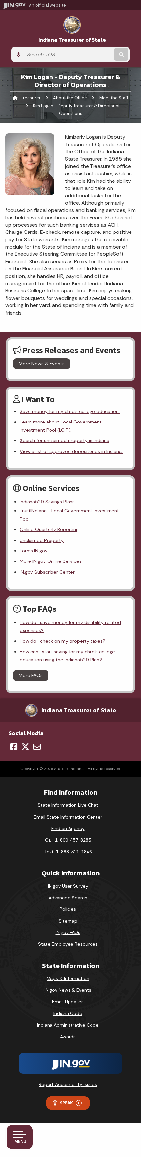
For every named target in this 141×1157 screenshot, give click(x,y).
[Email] (37, 747)
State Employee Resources (68, 944)
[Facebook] (13, 747)
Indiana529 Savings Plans (47, 502)
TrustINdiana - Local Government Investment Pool (69, 515)
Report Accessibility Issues (68, 1084)
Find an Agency (68, 828)
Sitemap (68, 921)
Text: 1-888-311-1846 (68, 852)
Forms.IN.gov (34, 551)
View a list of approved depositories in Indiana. (71, 451)
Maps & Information (68, 978)
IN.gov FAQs (68, 932)
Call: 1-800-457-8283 (68, 840)
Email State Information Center (68, 817)
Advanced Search (68, 898)
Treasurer (31, 98)
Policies (68, 909)
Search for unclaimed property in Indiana (64, 440)
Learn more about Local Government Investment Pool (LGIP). (61, 426)
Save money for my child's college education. (70, 411)
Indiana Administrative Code (68, 1025)
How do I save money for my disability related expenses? (70, 626)
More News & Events (42, 364)
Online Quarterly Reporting (49, 529)
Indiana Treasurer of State (72, 40)
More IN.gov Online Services (51, 561)
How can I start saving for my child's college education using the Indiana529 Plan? (67, 656)
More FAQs (31, 675)
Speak (66, 1103)
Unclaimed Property (42, 540)
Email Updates (68, 1002)
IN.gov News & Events (68, 990)
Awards (68, 1037)
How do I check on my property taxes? (62, 641)
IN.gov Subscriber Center (47, 572)
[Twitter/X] (25, 747)
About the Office (70, 98)
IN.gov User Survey (68, 886)
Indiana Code (67, 1013)
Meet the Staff (113, 98)
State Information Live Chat (68, 805)
